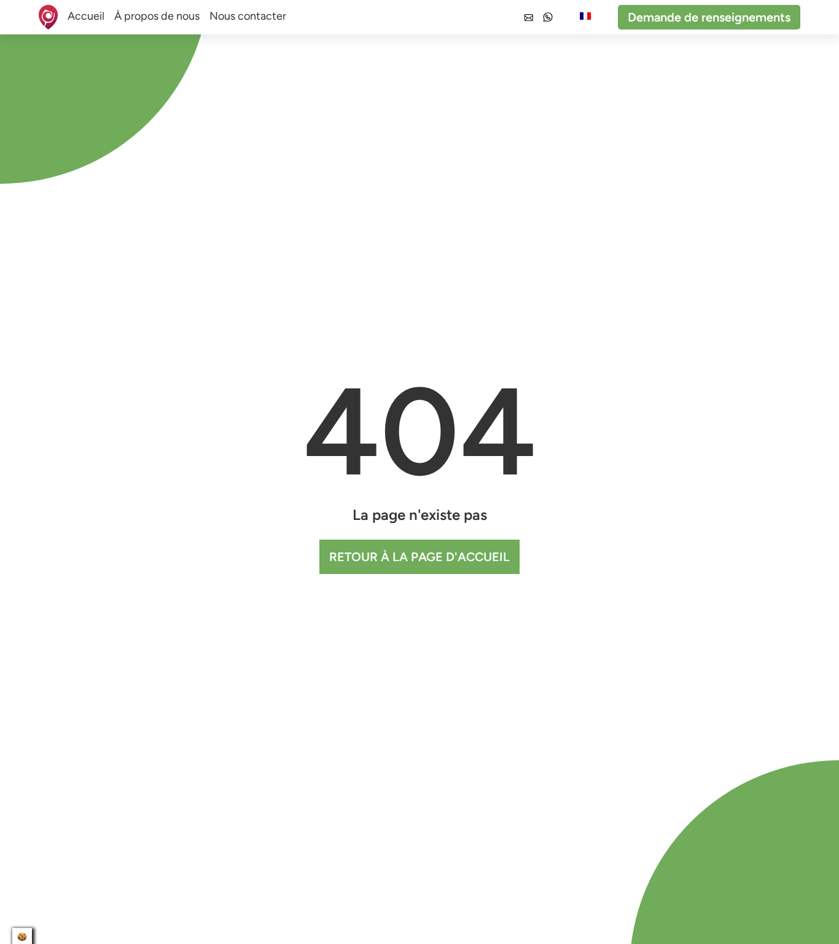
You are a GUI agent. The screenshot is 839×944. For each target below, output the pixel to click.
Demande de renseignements (709, 17)
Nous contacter (247, 16)
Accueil (86, 16)
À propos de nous (157, 16)
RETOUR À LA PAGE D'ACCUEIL (419, 556)
